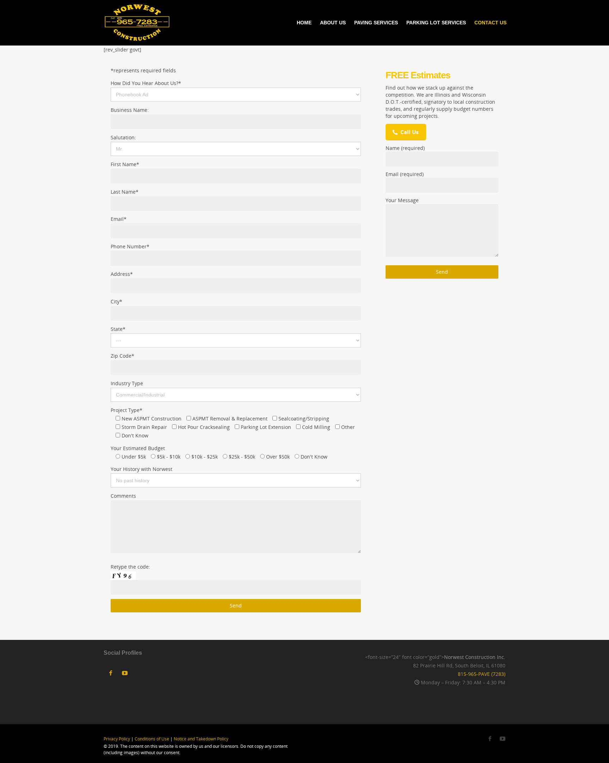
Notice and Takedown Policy (201, 739)
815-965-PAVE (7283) (481, 674)
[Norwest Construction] (137, 23)
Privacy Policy (117, 739)
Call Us (409, 132)
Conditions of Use (152, 739)
